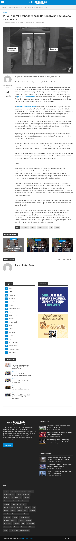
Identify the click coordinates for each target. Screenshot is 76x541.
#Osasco (25, 514)
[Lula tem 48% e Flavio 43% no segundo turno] (7, 380)
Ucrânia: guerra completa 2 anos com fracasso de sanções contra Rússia (58, 458)
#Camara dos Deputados (18, 491)
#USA (5, 530)
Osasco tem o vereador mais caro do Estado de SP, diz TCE (58, 426)
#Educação (16, 501)
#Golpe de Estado (9, 507)
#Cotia (19, 494)
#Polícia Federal (42, 227)
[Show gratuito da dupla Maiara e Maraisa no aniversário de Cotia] (42, 434)
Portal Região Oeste (27, 539)
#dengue (26, 497)
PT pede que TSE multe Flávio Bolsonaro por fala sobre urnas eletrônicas (21, 396)
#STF (51, 227)
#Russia (13, 520)
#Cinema (30, 491)
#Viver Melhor (14, 530)
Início (3, 7)
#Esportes (15, 504)
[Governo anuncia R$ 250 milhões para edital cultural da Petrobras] (42, 466)
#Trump (16, 527)
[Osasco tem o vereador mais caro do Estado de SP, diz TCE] (42, 428)
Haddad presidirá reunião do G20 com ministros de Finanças (59, 472)
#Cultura (6, 497)
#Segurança (7, 523)
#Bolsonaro (24, 227)
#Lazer (20, 510)
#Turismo (24, 527)
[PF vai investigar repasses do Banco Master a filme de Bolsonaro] (7, 387)
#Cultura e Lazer (16, 497)
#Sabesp (21, 520)
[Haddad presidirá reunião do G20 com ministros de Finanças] (42, 473)
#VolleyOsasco (24, 530)
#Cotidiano (26, 494)
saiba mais (8, 445)
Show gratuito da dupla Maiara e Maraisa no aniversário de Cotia (59, 433)
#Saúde (28, 520)
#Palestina (7, 517)
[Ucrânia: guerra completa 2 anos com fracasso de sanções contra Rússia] (42, 460)
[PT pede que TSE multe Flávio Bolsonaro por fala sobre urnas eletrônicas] (7, 394)
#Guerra (19, 507)
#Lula (25, 510)
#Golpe (33, 227)
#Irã (34, 507)
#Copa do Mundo (9, 494)
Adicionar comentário (55, 461)
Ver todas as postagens (64, 259)
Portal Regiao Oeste (7, 86)
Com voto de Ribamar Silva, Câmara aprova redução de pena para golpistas (59, 440)
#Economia (7, 501)
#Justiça (12, 510)
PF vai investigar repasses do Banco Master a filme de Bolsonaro (23, 389)
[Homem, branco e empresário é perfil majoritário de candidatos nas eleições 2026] (7, 364)
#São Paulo (30, 523)
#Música (6, 514)
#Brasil (6, 491)
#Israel (6, 510)
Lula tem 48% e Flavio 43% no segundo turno (62, 245)
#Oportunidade (16, 514)
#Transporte (7, 527)
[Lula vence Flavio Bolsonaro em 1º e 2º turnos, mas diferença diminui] (7, 373)
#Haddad (27, 507)
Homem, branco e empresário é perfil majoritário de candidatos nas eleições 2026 (13, 245)
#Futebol (23, 504)
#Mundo (32, 510)
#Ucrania (31, 527)
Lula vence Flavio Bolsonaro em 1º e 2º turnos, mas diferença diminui (38, 245)
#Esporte (6, 504)
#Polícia (15, 517)
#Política (6, 520)
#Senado (16, 523)
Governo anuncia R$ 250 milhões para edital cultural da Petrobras (59, 465)
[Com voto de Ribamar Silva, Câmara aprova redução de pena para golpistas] (42, 441)
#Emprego (25, 501)
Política (5, 13)
